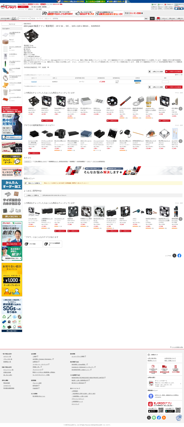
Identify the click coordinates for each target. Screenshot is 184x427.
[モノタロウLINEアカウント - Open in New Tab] (154, 419)
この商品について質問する (32, 195)
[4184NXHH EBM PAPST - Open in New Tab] (47, 101)
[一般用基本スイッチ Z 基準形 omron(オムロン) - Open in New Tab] (47, 212)
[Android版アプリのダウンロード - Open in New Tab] (173, 410)
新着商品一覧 (7, 361)
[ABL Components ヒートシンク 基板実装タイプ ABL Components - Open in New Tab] (73, 134)
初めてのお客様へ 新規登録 (40, 6)
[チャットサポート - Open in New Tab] (161, 6)
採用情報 (33, 380)
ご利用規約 (75, 391)
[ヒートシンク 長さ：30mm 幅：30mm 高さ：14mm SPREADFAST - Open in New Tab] (34, 134)
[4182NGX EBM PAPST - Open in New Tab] (73, 212)
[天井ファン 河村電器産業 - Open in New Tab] (99, 101)
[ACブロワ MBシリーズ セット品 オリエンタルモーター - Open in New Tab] (125, 134)
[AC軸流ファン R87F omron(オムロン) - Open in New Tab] (86, 212)
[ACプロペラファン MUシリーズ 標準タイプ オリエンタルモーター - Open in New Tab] (73, 101)
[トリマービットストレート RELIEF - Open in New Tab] (125, 101)
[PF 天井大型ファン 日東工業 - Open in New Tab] (86, 101)
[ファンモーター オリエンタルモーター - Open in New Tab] (34, 212)
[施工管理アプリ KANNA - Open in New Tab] (12, 245)
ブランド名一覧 (7, 359)
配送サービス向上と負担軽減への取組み (44, 372)
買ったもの (172, 18)
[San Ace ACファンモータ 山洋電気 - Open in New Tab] (99, 212)
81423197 (34, 81)
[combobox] (87, 19)
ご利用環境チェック (77, 401)
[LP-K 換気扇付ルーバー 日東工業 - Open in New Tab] (177, 101)
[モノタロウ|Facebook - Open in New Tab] (159, 419)
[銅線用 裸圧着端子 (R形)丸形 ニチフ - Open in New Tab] (138, 101)
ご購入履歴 (38, 9)
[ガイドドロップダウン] (169, 8)
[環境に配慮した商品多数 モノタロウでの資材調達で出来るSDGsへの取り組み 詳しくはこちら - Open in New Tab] (12, 331)
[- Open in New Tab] (153, 369)
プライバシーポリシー (78, 399)
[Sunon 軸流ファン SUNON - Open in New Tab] (60, 101)
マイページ (21, 9)
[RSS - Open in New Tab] (164, 419)
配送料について (152, 360)
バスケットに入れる (175, 71)
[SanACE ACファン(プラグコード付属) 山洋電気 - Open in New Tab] (164, 212)
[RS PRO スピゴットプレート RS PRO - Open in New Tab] (164, 134)
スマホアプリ (7, 385)
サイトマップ (75, 404)
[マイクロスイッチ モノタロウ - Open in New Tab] (60, 212)
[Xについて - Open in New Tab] (149, 419)
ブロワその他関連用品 (98, 161)
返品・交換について (170, 360)
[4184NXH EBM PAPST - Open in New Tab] (164, 101)
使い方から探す (7, 375)
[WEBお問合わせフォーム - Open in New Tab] (154, 6)
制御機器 (72, 161)
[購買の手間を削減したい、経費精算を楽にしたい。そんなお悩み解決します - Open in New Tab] (103, 170)
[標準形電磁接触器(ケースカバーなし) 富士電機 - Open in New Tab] (177, 212)
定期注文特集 (7, 372)
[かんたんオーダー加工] (12, 218)
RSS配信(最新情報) (8, 388)
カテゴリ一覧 (7, 356)
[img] (9, 6)
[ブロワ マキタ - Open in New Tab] (138, 212)
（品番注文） (14, 18)
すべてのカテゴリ (23, 18)
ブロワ (89, 161)
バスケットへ (48, 120)
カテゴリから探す (5, 18)
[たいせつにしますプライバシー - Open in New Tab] (179, 418)
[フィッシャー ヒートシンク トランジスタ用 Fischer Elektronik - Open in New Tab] (99, 134)
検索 (152, 18)
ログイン (23, 6)
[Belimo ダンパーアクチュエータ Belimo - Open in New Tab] (151, 134)
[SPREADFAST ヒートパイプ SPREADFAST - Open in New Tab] (138, 134)
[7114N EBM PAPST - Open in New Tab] (112, 101)
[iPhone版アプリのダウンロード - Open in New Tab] (156, 410)
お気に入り (180, 18)
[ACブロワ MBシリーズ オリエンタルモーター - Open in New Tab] (60, 134)
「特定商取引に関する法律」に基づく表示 (83, 393)
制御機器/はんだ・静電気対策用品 (58, 161)
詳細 (146, 18)
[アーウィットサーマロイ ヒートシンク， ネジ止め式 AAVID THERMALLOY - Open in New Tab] (47, 134)
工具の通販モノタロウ (40, 161)
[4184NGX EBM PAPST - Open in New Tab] (34, 101)
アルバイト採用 (37, 383)
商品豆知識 (6, 383)
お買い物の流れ (152, 358)
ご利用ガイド (154, 354)
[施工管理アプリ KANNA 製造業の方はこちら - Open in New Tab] (12, 260)
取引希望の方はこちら (39, 396)
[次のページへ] (180, 109)
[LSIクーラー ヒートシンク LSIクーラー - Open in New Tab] (86, 134)
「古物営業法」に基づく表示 (80, 396)
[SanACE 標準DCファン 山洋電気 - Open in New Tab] (151, 212)
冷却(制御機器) (81, 161)
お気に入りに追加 (158, 71)
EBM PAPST (27, 23)
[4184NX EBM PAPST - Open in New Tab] (125, 212)
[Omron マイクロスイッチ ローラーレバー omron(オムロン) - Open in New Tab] (112, 212)
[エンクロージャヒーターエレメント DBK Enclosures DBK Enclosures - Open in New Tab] (177, 134)
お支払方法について (170, 358)
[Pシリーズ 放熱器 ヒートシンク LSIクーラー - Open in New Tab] (112, 134)
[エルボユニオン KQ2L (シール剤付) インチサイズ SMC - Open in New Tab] (151, 101)
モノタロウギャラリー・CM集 (41, 375)
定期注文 (30, 9)
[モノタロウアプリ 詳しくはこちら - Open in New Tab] (164, 404)
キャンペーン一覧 (8, 369)
